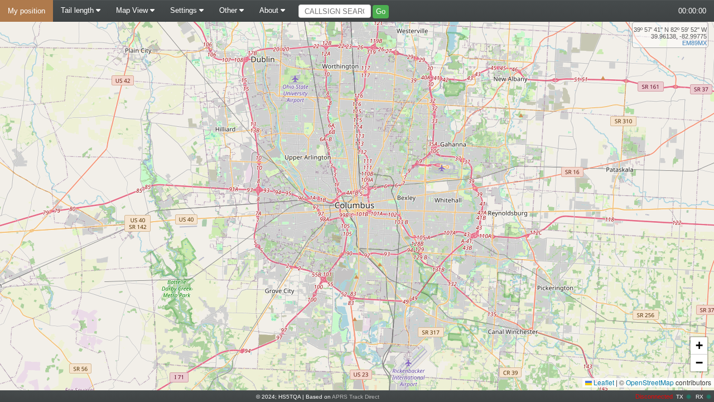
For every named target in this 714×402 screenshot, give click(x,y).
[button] (699, 346)
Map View (133, 10)
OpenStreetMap (650, 382)
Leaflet (603, 382)
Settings (184, 10)
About (270, 10)
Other (229, 10)
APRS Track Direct (355, 397)
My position (26, 11)
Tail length (78, 10)
